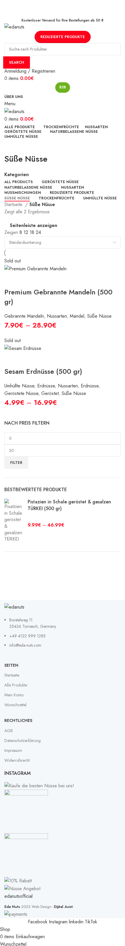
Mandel (77, 316)
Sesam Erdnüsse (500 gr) (43, 371)
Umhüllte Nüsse (19, 385)
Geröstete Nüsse (21, 393)
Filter (16, 462)
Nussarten (57, 316)
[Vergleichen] (27, 280)
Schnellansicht (11, 280)
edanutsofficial (18, 896)
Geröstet (50, 393)
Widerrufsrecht (17, 760)
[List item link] (62, 635)
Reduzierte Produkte (62, 37)
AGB (8, 731)
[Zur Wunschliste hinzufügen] (43, 280)
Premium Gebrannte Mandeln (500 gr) (58, 297)
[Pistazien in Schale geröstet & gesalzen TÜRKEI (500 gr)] (13, 520)
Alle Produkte (15, 685)
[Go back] (11, 146)
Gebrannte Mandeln (24, 316)
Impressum (13, 750)
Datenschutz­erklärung (22, 740)
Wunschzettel (15, 705)
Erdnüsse (46, 385)
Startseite (14, 204)
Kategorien (16, 174)
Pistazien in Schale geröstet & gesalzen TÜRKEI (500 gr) (69, 505)
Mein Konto (14, 695)
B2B (62, 87)
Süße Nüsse (99, 316)
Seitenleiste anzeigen (33, 225)
